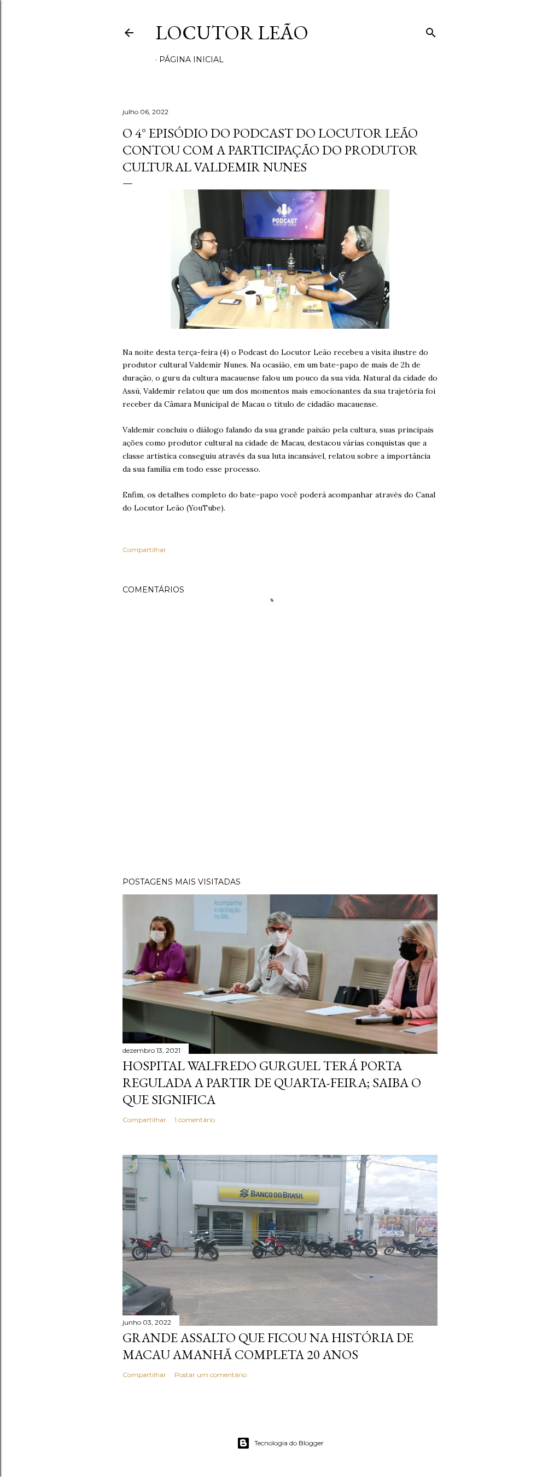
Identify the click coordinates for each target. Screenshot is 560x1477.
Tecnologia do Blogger (289, 1443)
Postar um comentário (210, 1375)
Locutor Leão (231, 32)
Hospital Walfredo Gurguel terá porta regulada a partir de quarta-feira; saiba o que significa (271, 1082)
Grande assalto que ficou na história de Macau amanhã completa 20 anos (267, 1346)
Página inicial (191, 59)
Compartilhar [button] (144, 549)
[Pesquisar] (431, 30)
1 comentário (194, 1120)
